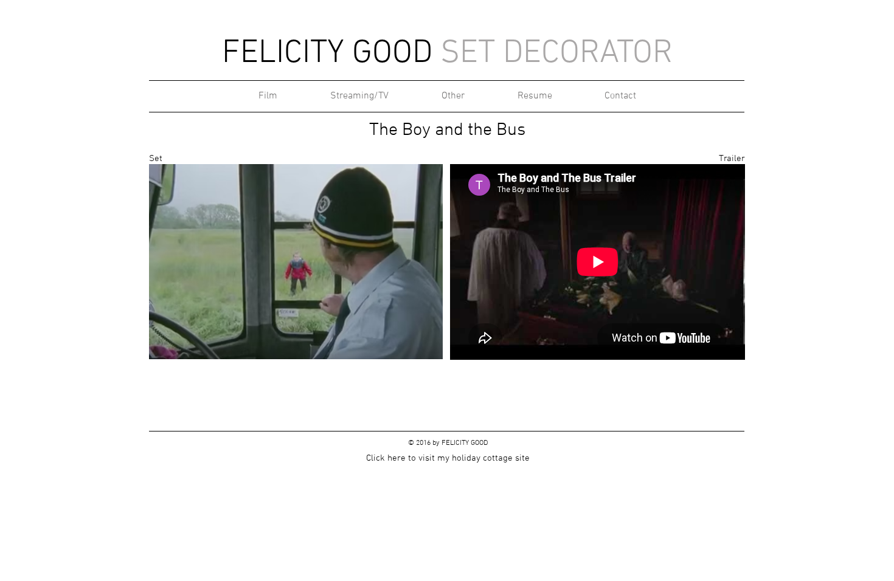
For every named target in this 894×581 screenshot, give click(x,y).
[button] (296, 261)
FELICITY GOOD (465, 443)
